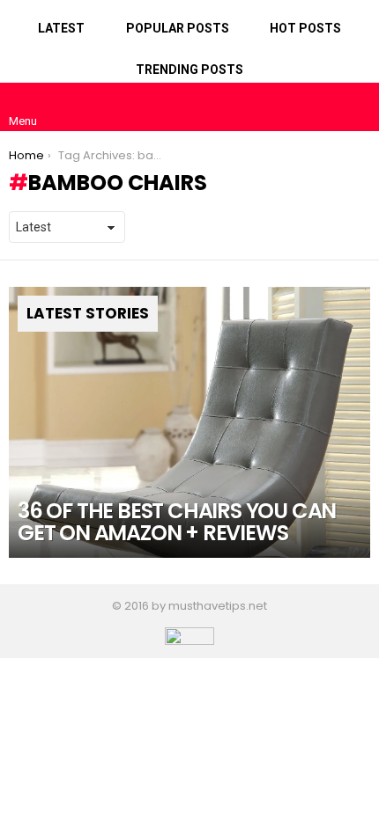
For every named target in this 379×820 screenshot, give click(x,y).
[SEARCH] (356, 106)
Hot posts (305, 28)
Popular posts (177, 28)
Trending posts (189, 69)
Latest (61, 28)
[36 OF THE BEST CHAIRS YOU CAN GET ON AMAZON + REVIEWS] (189, 422)
